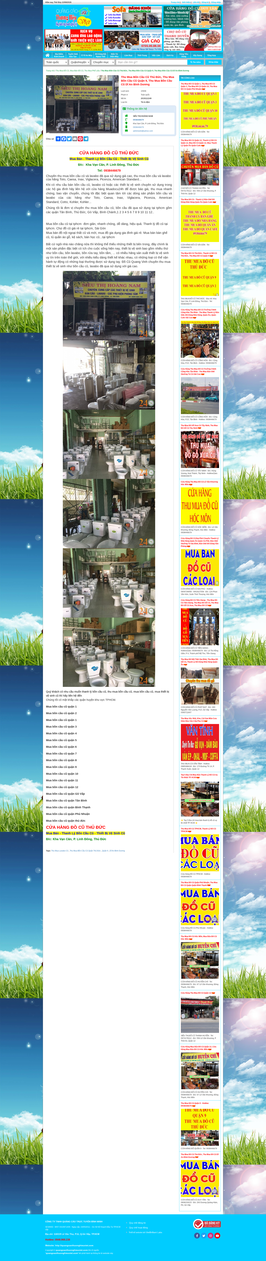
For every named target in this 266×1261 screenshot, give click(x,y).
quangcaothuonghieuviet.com (72, 1250)
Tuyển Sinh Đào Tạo (73, 55)
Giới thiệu (186, 2)
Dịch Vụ (170, 55)
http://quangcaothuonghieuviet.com (74, 1245)
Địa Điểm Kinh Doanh (59, 55)
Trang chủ (175, 2)
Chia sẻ (50, 139)
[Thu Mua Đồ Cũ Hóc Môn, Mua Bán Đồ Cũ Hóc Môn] (200, 961)
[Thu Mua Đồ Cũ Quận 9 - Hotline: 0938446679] (200, 1128)
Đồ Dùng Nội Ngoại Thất (100, 55)
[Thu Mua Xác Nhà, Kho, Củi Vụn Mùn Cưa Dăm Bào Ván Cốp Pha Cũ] (200, 743)
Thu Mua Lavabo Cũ (59, 851)
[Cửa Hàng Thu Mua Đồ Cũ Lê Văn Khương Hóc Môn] (200, 506)
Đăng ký (205, 2)
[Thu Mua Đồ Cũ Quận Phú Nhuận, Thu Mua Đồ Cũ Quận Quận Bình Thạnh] (200, 907)
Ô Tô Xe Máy (86, 55)
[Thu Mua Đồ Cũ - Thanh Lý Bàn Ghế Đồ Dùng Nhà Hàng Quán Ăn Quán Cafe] (200, 224)
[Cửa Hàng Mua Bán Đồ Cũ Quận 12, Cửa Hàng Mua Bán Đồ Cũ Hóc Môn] (200, 1071)
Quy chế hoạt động (138, 1227)
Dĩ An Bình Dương (117, 851)
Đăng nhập (216, 2)
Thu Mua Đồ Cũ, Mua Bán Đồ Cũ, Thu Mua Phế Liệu (78, 71)
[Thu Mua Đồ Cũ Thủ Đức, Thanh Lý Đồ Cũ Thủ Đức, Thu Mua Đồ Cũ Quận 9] (200, 278)
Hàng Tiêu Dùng (183, 55)
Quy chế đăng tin (137, 1223)
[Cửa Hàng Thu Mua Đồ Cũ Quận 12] (200, 1015)
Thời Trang (142, 55)
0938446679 (138, 120)
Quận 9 (105, 851)
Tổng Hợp (211, 55)
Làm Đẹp (128, 55)
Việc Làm (156, 55)
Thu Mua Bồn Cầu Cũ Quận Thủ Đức (85, 851)
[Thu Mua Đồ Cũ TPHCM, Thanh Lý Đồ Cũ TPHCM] (200, 853)
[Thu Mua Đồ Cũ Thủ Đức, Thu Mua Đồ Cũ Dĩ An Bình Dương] (200, 1179)
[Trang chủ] (47, 54)
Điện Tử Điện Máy (114, 55)
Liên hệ (196, 2)
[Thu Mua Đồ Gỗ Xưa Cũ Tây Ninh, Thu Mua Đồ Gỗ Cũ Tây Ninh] (200, 450)
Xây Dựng (197, 55)
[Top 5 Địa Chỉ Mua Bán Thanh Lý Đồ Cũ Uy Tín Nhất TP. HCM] (200, 800)
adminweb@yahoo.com (143, 131)
